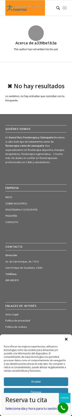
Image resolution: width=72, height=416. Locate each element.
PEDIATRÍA (11, 216)
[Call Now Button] (63, 408)
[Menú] (65, 7)
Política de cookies (16, 327)
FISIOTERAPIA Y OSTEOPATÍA (21, 209)
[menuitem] (56, 8)
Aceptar (36, 381)
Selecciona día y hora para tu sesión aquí (34, 408)
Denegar (36, 392)
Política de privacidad (17, 320)
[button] (66, 339)
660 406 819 (12, 280)
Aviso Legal (11, 314)
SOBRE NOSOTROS (16, 203)
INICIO (8, 197)
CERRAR (64, 397)
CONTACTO (11, 222)
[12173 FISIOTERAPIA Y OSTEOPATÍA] (29, 8)
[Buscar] (56, 8)
